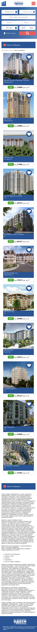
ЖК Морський (8, 157)
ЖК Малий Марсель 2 (11, 273)
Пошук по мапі (10, 33)
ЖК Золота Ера (9, 311)
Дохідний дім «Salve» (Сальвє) (14, 234)
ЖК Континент (9, 350)
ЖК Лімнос (7, 119)
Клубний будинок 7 (10, 388)
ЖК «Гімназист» (9, 427)
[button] (9, 28)
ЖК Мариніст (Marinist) (11, 466)
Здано (31, 28)
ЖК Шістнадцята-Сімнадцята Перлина (16, 80)
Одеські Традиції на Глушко (13, 196)
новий (23, 28)
